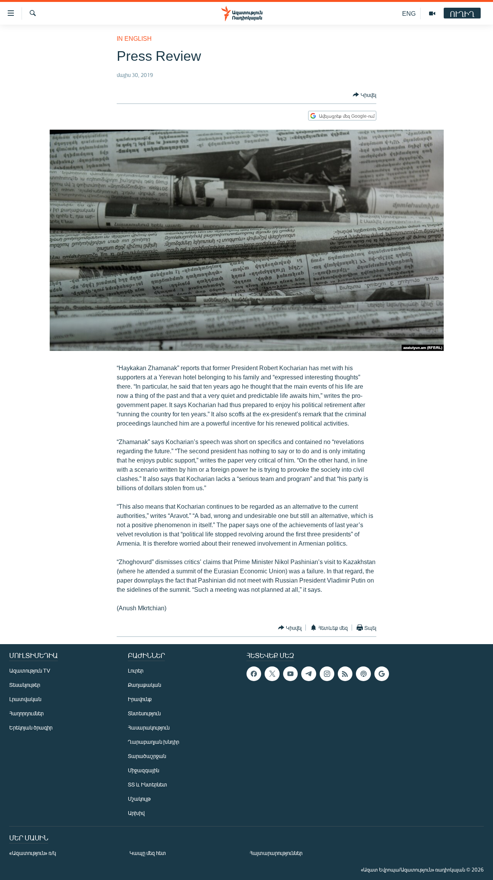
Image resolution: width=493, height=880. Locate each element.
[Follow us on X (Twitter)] (272, 673)
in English (134, 38)
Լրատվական (25, 699)
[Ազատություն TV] (432, 13)
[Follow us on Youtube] (290, 673)
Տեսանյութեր (24, 684)
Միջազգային (143, 770)
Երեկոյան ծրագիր (30, 727)
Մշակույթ (139, 798)
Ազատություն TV (29, 670)
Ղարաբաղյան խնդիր (153, 741)
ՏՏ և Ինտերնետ (147, 784)
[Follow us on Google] (381, 673)
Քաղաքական (144, 684)
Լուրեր (135, 670)
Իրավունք (140, 699)
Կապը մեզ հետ (147, 853)
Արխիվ (136, 813)
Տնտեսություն (144, 713)
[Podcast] (363, 673)
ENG (409, 13)
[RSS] (345, 673)
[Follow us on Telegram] (308, 673)
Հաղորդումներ (26, 713)
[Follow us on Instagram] (327, 673)
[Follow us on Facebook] (253, 673)
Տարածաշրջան (147, 756)
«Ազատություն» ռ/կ (32, 853)
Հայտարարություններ (276, 853)
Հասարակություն (148, 727)
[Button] (364, 94)
